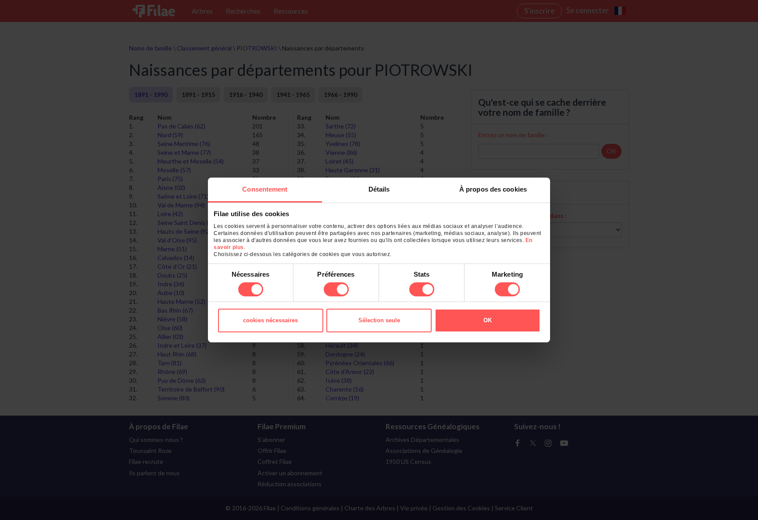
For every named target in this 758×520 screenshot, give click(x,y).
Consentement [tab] (264, 189)
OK (487, 320)
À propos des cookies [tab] (493, 189)
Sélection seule (379, 320)
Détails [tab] (379, 189)
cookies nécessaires (270, 320)
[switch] (336, 289)
